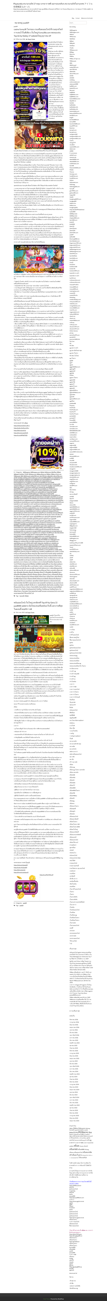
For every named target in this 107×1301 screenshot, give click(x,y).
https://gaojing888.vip (75, 1267)
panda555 (49, 512)
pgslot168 (29, 518)
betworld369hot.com (20, 482)
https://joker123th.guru (75, 1234)
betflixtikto (21, 481)
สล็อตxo (39, 574)
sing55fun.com (28, 532)
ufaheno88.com (24, 545)
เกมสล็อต (20, 585)
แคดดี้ (39, 591)
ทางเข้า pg (60, 557)
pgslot (45, 392)
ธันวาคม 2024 (74, 1071)
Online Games (28, 512)
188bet (59, 472)
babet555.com (58, 478)
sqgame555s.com (40, 536)
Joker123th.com (54, 497)
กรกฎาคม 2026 (74, 1022)
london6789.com (59, 502)
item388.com (17, 497)
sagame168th (39, 527)
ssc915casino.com (19, 538)
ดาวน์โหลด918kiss (82, 1138)
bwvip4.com (41, 484)
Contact (78, 18)
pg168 (24, 516)
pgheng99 (47, 516)
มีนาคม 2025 (73, 1063)
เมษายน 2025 (74, 1061)
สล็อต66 (81, 1146)
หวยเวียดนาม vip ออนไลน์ (53, 583)
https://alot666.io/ (74, 1241)
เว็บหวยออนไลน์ (33, 591)
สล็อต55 (30, 572)
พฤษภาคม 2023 (74, 1121)
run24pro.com (51, 526)
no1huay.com (45, 511)
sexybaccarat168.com (20, 531)
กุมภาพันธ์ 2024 (74, 1097)
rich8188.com (29, 526)
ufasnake (55, 545)
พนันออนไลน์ (26, 564)
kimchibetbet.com (35, 498)
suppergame (44, 538)
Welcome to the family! (87, 18)
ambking (25, 478)
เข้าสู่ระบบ (73, 1280)
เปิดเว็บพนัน (50, 585)
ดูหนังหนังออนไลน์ (75, 648)
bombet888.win (43, 482)
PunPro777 (43, 522)
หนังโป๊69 (25, 583)
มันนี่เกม (16, 566)
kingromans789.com (46, 498)
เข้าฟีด (71, 1283)
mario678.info (18, 508)
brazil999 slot (28, 484)
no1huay (38, 511)
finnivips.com (17, 490)
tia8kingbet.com (54, 539)
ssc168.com (53, 536)
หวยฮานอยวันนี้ (40, 583)
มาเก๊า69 (21, 566)
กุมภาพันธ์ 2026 (74, 1035)
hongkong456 (50, 493)
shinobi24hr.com (18, 532)
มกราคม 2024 (74, 1100)
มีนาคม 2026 (73, 1032)
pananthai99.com (41, 512)
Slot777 (33, 534)
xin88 (56, 549)
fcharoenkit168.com (43, 489)
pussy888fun (30, 524)
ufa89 (35, 543)
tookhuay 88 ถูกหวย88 (27, 541)
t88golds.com (53, 538)
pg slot (71, 1265)
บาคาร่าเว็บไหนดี (43, 562)
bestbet (16, 481)
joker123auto (40, 497)
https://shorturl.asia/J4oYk (21, 433)
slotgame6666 (39, 534)
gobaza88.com (42, 492)
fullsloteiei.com (47, 490)
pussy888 (72, 1196)
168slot (42, 472)
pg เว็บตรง (20, 516)
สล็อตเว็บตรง (43, 576)
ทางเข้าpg (27, 560)
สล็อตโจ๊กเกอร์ (21, 580)
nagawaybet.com (47, 509)
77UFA (26, 474)
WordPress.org (74, 1288)
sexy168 (41, 529)
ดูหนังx (55, 553)
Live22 (32, 502)
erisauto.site (42, 487)
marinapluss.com (45, 506)
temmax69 (31, 539)
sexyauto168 (47, 529)
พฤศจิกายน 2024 (75, 1074)
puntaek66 (59, 522)
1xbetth (71, 1262)
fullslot (41, 490)
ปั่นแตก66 (57, 562)
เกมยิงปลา (73, 871)
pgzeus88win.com (49, 521)
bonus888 (51, 482)
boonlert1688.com (19, 484)
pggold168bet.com (39, 516)
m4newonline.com (45, 504)
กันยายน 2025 (74, 1048)
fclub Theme (47, 1299)
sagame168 (32, 527)
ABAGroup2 (26, 476)
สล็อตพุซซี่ (55, 574)
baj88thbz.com (29, 479)
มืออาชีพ (27, 566)
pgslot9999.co (18, 521)
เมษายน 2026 (74, 1030)
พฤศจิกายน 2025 (75, 1043)
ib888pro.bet (38, 495)
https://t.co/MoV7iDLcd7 (46, 875)
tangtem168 (17, 539)
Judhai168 (16, 498)
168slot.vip (48, 472)
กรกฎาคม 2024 (74, 1084)
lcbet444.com (52, 500)
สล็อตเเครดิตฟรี (32, 578)
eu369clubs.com (28, 489)
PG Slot (23, 514)
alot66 (15, 478)
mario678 (53, 506)
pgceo (31, 516)
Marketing (25, 508)
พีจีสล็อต (32, 564)
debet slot (16, 487)
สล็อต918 (16, 574)
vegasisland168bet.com (54, 546)
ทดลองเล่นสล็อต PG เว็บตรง (39, 557)
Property (22, 522)
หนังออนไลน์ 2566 (75, 858)
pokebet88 (17, 522)
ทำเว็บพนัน (39, 560)
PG (20, 514)
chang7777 (44, 485)
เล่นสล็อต (56, 585)
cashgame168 (56, 484)
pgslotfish (36, 521)
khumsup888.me (24, 498)
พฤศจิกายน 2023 (75, 1105)
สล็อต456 (25, 572)
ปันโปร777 (73, 705)
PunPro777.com (51, 522)
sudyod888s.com (36, 538)
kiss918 (71, 1268)
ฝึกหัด (20, 564)
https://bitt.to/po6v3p (20, 430)
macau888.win (27, 506)
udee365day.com (19, 543)
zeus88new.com (50, 551)
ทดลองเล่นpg (44, 555)
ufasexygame (48, 545)
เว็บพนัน (23, 589)
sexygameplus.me (46, 531)
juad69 (61, 497)
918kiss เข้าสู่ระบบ (56, 474)
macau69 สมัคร (18, 506)
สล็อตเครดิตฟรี (34, 576)
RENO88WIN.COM (19, 526)
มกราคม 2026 (74, 1038)
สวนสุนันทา (29, 580)
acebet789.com (35, 476)
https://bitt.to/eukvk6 (19, 870)
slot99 (71, 1251)
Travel (47, 541)
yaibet (60, 549)
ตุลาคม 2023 (73, 1108)
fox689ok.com (26, 490)
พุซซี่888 (38, 564)
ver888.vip (30, 548)
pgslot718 (35, 518)
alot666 (20, 478)
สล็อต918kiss (23, 574)
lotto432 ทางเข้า (18, 504)
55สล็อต (21, 474)
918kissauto (17, 476)
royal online (43, 526)
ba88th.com (50, 478)
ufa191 (32, 543)
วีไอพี (56, 566)
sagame (26, 527)
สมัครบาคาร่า (46, 568)
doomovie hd (73, 1273)
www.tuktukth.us (40, 549)
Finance (55, 489)
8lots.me (43, 474)
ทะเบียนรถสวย (52, 557)
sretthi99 (47, 536)
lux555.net (37, 504)
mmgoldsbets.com (19, 509)
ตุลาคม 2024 (73, 1076)
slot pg (16, 534)
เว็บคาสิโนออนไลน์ (75, 889)
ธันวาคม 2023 (74, 1102)
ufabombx (40, 543)
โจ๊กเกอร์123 (27, 593)
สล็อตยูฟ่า (72, 811)
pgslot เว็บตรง (22, 518)
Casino (39, 485)
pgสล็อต (57, 521)
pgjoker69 (53, 516)
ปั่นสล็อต (50, 562)
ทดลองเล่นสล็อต (53, 555)
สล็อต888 (48, 572)
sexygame (29, 531)
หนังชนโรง (46, 580)
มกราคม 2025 (74, 1069)
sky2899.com (50, 532)
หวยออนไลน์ (32, 583)
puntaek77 (17, 524)
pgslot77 (40, 518)
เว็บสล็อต (38, 589)
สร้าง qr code (27, 570)
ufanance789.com (39, 545)
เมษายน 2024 (74, 1092)
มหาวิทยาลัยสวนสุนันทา (55, 564)
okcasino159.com (54, 511)
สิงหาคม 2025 (74, 1050)
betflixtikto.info (29, 481)
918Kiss (48, 474)
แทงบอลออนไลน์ (52, 591)
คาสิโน (16, 553)
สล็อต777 (42, 572)
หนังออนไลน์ (54, 580)
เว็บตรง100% (35, 587)
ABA (22, 476)
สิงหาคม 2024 (74, 1082)
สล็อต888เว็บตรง (56, 572)
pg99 (70, 1204)
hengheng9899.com (19, 493)
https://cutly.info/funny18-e (21, 428)
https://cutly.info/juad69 (20, 867)
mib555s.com (54, 508)
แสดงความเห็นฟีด (75, 1286)
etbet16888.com (50, 487)
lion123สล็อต (59, 500)
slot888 (81, 1136)
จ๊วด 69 (61, 715)
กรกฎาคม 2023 (74, 1115)
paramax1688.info (58, 512)
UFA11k (28, 543)
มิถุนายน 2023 (74, 1118)
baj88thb (21, 479)
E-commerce (27, 487)
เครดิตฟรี (26, 585)
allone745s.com (57, 476)
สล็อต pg (38, 570)
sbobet (22, 529)
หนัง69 (41, 580)
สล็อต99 (29, 574)
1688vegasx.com (35, 472)
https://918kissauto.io (75, 1185)
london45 (51, 502)
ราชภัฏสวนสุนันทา (48, 566)
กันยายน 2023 (74, 1110)
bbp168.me (57, 479)
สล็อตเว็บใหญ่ (23, 578)
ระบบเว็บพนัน (34, 566)
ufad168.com (47, 543)
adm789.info (43, 476)
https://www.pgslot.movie (76, 1201)
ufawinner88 (27, 546)
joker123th (47, 497)
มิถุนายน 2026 (74, 1025)
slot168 (28, 534)
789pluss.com (32, 474)
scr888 (37, 529)
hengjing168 (29, 493)
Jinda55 (24, 497)
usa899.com (44, 546)
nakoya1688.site (57, 509)
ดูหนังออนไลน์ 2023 (34, 555)
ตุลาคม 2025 (73, 1045)
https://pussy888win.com (76, 1197)
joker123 (71, 1187)
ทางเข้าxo (33, 560)
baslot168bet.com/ (48, 479)
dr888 (21, 487)
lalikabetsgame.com (30, 500)
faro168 (35, 489)
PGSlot (16, 518)
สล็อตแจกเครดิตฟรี (42, 578)
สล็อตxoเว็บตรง (47, 574)
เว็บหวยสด (25, 591)
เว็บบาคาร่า (17, 589)
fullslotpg (54, 490)
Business (35, 484)
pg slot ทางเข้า (29, 514)
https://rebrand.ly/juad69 (21, 865)
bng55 (36, 482)
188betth (16, 474)
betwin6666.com (47, 481)
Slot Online (60, 532)
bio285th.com (30, 482)
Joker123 (34, 497)
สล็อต (33, 349)
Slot (56, 532)
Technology (24, 539)
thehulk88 (37, 539)
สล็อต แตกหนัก (74, 772)
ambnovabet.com (33, 478)
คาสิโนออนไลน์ (23, 553)
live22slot (37, 502)
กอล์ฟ (56, 551)
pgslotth (41, 521)
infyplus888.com (55, 495)
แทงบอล (44, 591)
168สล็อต (54, 472)
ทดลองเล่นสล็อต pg (25, 557)
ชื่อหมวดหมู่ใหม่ (32, 553)
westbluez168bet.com (29, 549)
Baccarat (16, 479)
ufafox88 (16, 545)
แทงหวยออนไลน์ (19, 593)
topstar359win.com (39, 541)
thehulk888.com (45, 539)
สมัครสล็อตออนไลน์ (56, 568)
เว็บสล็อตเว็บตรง (54, 589)
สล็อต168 (19, 572)
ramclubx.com (43, 524)
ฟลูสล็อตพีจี (44, 564)
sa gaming (72, 1191)
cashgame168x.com (19, 485)
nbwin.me (16, 511)
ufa (25, 543)
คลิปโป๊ (71, 1260)
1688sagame (26, 472)
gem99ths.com (33, 492)
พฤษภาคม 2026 (74, 1027)
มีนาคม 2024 (73, 1095)
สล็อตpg (34, 574)
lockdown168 (44, 502)
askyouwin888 (42, 478)
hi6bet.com (36, 493)
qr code (36, 524)
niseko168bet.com (31, 511)
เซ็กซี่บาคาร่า (33, 585)
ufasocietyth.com (18, 546)
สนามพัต (32, 568)
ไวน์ (32, 593)
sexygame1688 (36, 531)
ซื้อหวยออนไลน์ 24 (43, 553)
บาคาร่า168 (51, 560)
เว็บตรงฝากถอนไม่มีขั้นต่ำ (54, 587)
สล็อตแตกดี (51, 578)
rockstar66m (36, 526)
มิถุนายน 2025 (74, 1056)
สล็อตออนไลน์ (25, 576)
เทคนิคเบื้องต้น (42, 585)
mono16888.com (30, 509)
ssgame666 (27, 538)
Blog (73, 18)
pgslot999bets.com (27, 521)
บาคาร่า (45, 560)
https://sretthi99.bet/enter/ (21, 495)
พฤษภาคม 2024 (74, 1089)
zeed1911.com (35, 551)
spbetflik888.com (19, 536)
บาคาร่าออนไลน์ (74, 689)
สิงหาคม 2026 (74, 1019)
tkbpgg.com (17, 541)
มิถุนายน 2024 (74, 1087)
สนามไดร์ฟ (38, 568)
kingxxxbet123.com (57, 498)
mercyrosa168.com (44, 508)
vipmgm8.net (37, 548)
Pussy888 (23, 524)
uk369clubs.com (36, 546)
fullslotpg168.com (19, 492)
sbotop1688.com (29, 529)
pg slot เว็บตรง (51, 514)
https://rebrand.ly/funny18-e (22, 425)
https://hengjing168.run (75, 1236)
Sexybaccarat (55, 529)
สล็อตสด (18, 576)
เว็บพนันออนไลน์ (31, 589)
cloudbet (49, 485)
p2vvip (34, 512)
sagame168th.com (48, 527)
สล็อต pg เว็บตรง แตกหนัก (48, 570)
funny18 (26, 492)
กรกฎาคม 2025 (74, 1053)
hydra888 (32, 495)
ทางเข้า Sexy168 (18, 560)
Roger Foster (31, 39)
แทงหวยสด (60, 591)
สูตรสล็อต (36, 580)
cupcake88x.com (57, 485)
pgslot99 (53, 518)
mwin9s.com (38, 509)
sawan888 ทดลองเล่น (76, 452)
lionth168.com (18, 502)
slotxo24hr (51, 534)
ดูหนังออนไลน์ (23, 555)
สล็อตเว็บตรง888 (75, 827)
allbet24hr (50, 476)
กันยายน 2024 (74, 1079)
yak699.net (17, 551)
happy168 (49, 492)
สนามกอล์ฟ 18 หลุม (23, 568)
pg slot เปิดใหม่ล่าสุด (40, 514)
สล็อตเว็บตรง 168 (52, 576)
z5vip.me (23, 551)
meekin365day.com (33, 508)
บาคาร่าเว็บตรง (23, 562)
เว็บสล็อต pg (45, 589)
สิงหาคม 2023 (74, 1113)
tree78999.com (54, 541)
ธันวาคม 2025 (74, 1040)
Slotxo (45, 534)
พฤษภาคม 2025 (74, 1058)
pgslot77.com (47, 518)
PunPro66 (28, 522)
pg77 (28, 516)
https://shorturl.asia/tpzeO (21, 872)
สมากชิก (16, 570)
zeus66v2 (42, 551)
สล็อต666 (36, 572)
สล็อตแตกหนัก (74, 840)
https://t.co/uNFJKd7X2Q (20, 435)
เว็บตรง (24, 587)
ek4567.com (35, 487)
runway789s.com (18, 527)
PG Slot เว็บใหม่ (74, 355)
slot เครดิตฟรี (22, 534)
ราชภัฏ (40, 566)
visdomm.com (54, 548)
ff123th (51, 489)
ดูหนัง (50, 553)
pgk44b (59, 516)
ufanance (31, 545)
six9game (43, 532)
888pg (39, 474)
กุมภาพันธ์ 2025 (74, 1066)
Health (55, 492)
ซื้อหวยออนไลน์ (74, 1226)
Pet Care (16, 514)
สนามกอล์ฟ (73, 741)
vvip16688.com (18, 549)
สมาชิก (21, 570)
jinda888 (29, 497)
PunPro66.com (36, 522)
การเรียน (61, 551)
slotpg (71, 1258)
